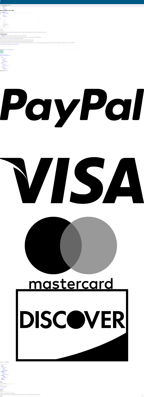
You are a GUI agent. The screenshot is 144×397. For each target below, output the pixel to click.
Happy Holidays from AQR (5, 44)
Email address (2, 391)
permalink (12, 49)
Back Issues (4, 11)
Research (4, 59)
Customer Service (5, 68)
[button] (3, 379)
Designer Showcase (5, 9)
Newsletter (3, 62)
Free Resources (5, 8)
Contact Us (4, 67)
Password (1, 385)
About (2, 4)
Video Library (4, 6)
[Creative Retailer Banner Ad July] (72, 48)
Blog (3, 7)
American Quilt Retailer (16, 44)
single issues (67, 42)
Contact (2, 66)
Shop (2, 63)
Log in (5, 386)
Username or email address (3, 383)
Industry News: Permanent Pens (4, 54)
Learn (2, 57)
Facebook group (40, 42)
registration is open (27, 37)
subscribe (20, 42)
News (0, 8)
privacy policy (39, 394)
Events (4, 64)
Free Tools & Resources (6, 65)
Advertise (4, 376)
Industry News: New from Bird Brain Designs (5, 55)
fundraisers (13, 38)
